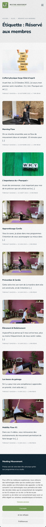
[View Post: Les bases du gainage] (23, 363)
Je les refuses (23, 515)
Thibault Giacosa (9, 93)
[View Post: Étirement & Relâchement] (23, 311)
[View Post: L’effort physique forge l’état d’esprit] (23, 61)
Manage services (23, 502)
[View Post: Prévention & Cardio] (23, 263)
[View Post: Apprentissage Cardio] (23, 212)
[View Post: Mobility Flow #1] (23, 411)
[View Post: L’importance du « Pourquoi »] (23, 164)
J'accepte (23, 508)
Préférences (23, 521)
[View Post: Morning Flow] (23, 113)
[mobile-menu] (41, 5)
